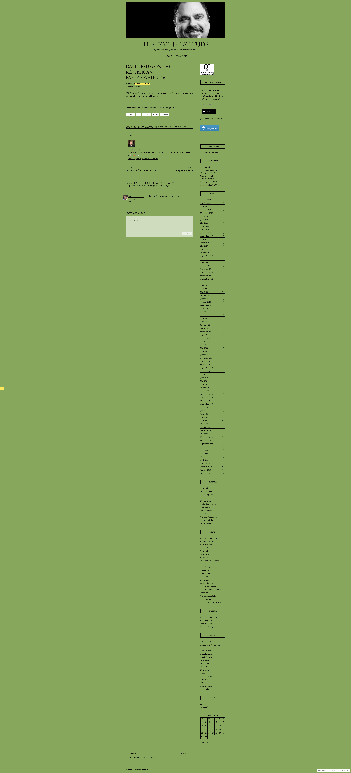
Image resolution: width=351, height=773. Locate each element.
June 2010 (204, 414)
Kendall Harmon (207, 567)
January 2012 (205, 355)
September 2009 (206, 444)
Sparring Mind (206, 686)
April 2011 (204, 384)
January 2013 (205, 328)
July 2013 (203, 312)
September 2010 (206, 404)
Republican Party (131, 127)
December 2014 (206, 269)
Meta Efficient (205, 667)
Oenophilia (182, 56)
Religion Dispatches (208, 676)
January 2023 (205, 200)
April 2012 (204, 351)
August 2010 (205, 407)
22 (202, 733)
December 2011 (206, 358)
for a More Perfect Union (210, 185)
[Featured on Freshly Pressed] (209, 130)
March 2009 (205, 463)
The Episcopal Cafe (208, 596)
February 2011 (205, 388)
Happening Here (206, 495)
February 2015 (205, 266)
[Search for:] (212, 138)
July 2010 (204, 411)
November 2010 (206, 397)
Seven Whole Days (207, 583)
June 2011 (204, 378)
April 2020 (204, 226)
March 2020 (205, 229)
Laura (130, 196)
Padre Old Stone (206, 507)
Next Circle (204, 577)
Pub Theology (205, 580)
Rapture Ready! (184, 169)
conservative (163, 126)
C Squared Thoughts (208, 538)
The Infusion (205, 599)
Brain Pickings (206, 654)
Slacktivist (204, 514)
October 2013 (205, 302)
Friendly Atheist (206, 491)
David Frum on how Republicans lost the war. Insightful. (150, 108)
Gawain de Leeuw (134, 86)
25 (213, 733)
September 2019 (206, 236)
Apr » (207, 742)
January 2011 (205, 391)
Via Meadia (204, 689)
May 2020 (204, 223)
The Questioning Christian (211, 602)
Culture (134, 126)
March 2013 (205, 322)
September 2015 (206, 256)
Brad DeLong (205, 651)
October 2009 (205, 440)
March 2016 (205, 249)
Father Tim (204, 554)
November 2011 (206, 361)
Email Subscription (213, 83)
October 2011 (205, 365)
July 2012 (203, 341)
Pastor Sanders (206, 511)
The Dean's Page (207, 627)
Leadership (142, 126)
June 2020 (204, 220)
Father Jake (204, 488)
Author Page (183, 754)
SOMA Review (206, 683)
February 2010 (206, 427)
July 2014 (203, 282)
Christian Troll (206, 545)
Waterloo (154, 127)
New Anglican (205, 501)
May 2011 (204, 381)
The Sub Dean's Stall (208, 517)
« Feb (202, 742)
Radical (185, 126)
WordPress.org (206, 523)
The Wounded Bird (208, 520)
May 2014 (204, 285)
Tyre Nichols (205, 167)
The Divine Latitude (175, 45)
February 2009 (206, 467)
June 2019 (204, 239)
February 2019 (205, 243)
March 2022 (205, 203)
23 (206, 733)
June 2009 (204, 453)
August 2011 (205, 371)
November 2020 (206, 213)
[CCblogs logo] (207, 69)
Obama (179, 126)
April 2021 (204, 206)
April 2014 (204, 289)
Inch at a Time (206, 564)
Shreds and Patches (208, 586)
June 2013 (204, 315)
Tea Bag (140, 127)
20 (220, 729)
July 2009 (204, 450)
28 (223, 733)
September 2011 (206, 368)
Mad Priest (204, 570)
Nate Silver (204, 498)
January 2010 (205, 430)
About (169, 56)
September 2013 (206, 305)
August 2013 (205, 309)
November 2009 (206, 437)
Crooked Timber (206, 657)
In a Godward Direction (209, 561)
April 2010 (204, 420)
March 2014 (204, 292)
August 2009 (205, 447)
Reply (129, 201)
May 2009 (204, 457)
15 (202, 729)
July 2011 (203, 374)
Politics (149, 126)
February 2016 (205, 253)
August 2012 (205, 338)
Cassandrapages (206, 541)
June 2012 (204, 345)
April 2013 (204, 318)
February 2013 (205, 325)
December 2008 (206, 473)
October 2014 (205, 276)
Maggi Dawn (205, 573)
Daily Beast (205, 660)
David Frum (172, 126)
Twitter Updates (212, 147)
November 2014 (206, 272)
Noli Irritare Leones (208, 504)
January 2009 (205, 470)
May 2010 (204, 417)
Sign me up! (209, 112)
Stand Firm (204, 593)
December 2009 (206, 434)
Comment (187, 233)
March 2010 (205, 424)
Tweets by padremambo (209, 152)
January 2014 (205, 299)
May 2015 (204, 262)
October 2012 (205, 332)
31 (209, 737)
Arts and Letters (206, 642)
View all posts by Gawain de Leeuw (143, 159)
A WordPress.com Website (137, 770)
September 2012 (206, 335)
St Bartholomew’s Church (210, 589)
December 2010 (206, 394)
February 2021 (205, 210)
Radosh (203, 673)
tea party (147, 127)
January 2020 (205, 233)
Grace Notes (205, 557)
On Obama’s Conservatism (141, 169)
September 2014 (206, 279)
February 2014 (205, 295)
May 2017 (204, 246)
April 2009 (204, 460)
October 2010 (205, 401)
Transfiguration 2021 (208, 182)
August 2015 (205, 259)
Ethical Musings (206, 548)
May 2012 (204, 348)
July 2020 (204, 216)
